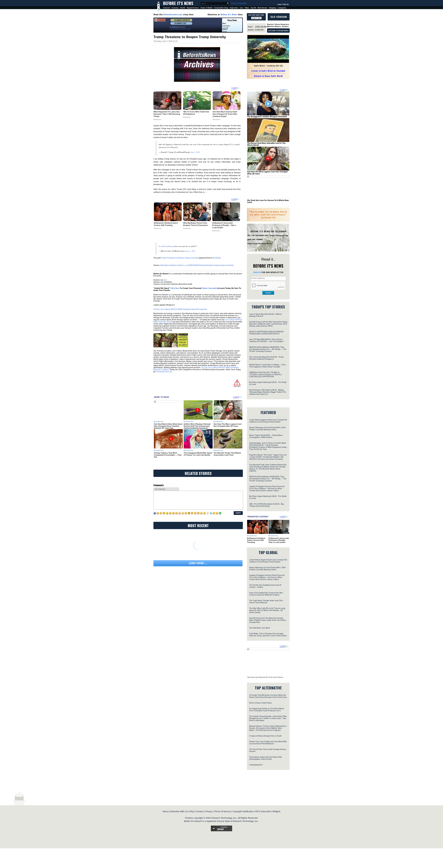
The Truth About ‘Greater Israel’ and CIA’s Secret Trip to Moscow (266, 602)
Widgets (276, 811)
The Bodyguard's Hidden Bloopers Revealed (267, 116)
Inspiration (234, 8)
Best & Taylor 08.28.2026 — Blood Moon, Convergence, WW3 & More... (266, 436)
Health (182, 8)
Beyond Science (193, 8)
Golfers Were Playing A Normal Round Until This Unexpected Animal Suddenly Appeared (197, 426)
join (165, 280)
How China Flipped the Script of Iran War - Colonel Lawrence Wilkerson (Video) (266, 594)
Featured (166, 8)
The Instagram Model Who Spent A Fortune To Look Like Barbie (198, 454)
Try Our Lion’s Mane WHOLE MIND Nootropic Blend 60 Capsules (180, 309)
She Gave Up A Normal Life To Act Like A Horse (265, 677)
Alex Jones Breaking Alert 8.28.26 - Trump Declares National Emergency (266, 358)
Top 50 (253, 8)
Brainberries (158, 228)
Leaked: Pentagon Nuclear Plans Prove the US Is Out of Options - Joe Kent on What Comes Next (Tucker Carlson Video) (267, 488)
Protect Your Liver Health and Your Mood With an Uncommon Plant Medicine (268, 743)
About (165, 811)
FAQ (191, 811)
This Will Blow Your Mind (259, 628)
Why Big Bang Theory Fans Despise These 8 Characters (195, 224)
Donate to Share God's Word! (268, 76)
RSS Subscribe (263, 811)
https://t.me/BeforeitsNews (259, 243)
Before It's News (178, 3)
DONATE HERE (256, 18)
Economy (175, 8)
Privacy (209, 811)
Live (241, 8)
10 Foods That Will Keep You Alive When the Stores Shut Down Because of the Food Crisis (268, 696)
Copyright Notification (243, 811)
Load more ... (198, 563)
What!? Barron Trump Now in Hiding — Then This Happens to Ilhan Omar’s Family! (267, 366)
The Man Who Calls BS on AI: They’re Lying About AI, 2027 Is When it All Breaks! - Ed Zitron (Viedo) (267, 610)
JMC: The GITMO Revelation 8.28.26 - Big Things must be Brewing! (266, 505)
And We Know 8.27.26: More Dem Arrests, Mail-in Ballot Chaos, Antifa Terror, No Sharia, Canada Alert (267, 620)
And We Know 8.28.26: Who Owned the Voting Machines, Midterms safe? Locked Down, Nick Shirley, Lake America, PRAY (268, 324)
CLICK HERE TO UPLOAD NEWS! (278, 31)
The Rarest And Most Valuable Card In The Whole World (266, 144)
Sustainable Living (221, 8)
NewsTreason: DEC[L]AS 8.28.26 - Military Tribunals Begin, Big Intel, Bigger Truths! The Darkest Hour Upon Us (267, 392)
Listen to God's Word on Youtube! (268, 71)
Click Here (174, 288)
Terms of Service (222, 811)
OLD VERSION (278, 16)
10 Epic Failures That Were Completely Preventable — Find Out (167, 455)
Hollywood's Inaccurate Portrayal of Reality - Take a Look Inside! (224, 225)
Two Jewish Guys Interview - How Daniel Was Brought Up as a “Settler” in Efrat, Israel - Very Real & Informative (268, 718)
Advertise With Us (179, 811)
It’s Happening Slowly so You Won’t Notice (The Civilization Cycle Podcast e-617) (266, 710)
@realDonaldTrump (166, 246)
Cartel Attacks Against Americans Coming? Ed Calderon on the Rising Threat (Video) (268, 421)
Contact (199, 811)
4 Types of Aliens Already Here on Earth (265, 736)
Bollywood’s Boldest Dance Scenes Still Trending (166, 224)
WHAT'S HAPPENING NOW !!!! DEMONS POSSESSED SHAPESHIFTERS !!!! (266, 333)
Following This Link (164, 372)
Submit (268, 293)
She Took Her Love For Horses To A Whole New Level (268, 201)
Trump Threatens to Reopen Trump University (179, 258)
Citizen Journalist (209, 288)
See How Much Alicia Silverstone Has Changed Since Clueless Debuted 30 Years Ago (168, 426)
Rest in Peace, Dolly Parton (260, 703)
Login (279, 4)
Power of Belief (206, 8)
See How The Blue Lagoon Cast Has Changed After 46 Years (227, 425)
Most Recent (262, 8)
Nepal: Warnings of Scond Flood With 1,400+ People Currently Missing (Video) (267, 429)
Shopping (272, 8)
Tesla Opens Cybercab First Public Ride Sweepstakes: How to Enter (265, 758)
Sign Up (286, 4)
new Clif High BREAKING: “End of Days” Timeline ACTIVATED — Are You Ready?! (266, 340)
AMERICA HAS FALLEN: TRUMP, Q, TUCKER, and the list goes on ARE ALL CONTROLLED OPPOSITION (265, 374)
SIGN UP (257, 272)
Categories (282, 8)
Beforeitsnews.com (172, 14)
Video (247, 8)
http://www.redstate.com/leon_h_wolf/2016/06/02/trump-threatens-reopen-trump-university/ (196, 265)
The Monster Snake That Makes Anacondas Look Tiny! (227, 454)
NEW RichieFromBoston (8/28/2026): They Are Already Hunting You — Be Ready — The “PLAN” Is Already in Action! (267, 349)
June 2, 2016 (195, 152)
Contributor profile (175, 29)
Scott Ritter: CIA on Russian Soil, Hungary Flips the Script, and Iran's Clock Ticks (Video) (268, 635)
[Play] (268, 49)
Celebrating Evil (255, 765)
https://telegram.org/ (279, 235)
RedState (217, 258)
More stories (187, 29)
